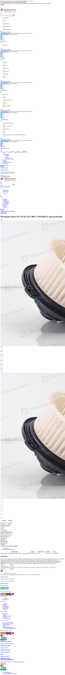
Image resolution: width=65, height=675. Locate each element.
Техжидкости (6, 607)
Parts (6, 624)
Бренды (4, 159)
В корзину (3, 539)
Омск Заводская (4, 540)
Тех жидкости (6, 202)
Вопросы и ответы (10, 158)
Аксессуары (5, 203)
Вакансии (8, 157)
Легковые (5, 200)
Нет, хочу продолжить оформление (19, 2)
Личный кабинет (6, 618)
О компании (5, 204)
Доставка (5, 161)
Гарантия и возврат (7, 162)
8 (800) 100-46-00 (4, 33)
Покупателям (6, 154)
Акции (4, 205)
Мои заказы (5, 191)
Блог (7, 156)
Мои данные (6, 190)
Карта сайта (3, 662)
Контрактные (6, 201)
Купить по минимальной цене (6, 532)
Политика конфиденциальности (10, 673)
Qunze (4, 625)
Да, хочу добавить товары (6, 2)
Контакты (5, 206)
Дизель (8, 623)
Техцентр (8, 622)
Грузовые (5, 198)
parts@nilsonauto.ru (5, 34)
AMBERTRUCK (9, 628)
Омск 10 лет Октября (5, 536)
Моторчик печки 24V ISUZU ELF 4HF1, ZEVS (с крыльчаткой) (14, 553)
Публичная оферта (7, 672)
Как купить (5, 163)
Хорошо (2, 4)
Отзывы (7, 155)
